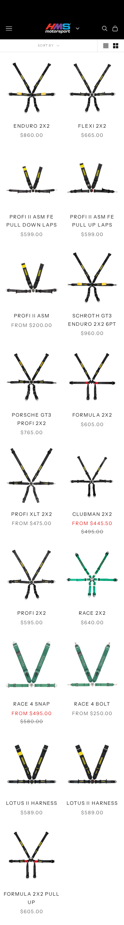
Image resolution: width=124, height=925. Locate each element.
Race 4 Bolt (92, 704)
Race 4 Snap (31, 704)
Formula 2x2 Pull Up (31, 898)
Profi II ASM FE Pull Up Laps (92, 221)
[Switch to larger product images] (105, 46)
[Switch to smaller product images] (115, 46)
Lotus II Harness (31, 803)
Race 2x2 (92, 613)
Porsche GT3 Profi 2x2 (31, 419)
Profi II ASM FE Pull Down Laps (31, 221)
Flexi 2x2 (92, 126)
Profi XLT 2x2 (31, 514)
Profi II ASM (32, 316)
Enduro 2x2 (32, 126)
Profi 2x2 (31, 613)
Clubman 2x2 (92, 514)
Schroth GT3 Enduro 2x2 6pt (92, 320)
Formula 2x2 (92, 415)
